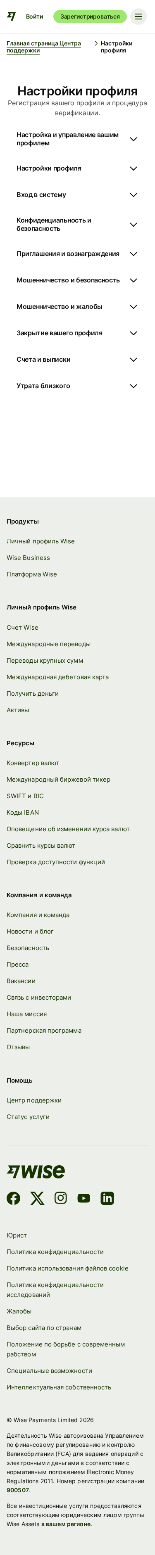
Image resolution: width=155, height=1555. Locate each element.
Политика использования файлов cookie (68, 1268)
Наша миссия (27, 1014)
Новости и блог (30, 931)
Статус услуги (28, 1117)
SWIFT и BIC (25, 796)
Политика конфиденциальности (55, 1252)
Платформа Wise (32, 574)
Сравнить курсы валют (41, 845)
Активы (18, 710)
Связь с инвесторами (39, 997)
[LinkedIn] (107, 1199)
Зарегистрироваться (90, 16)
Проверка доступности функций (56, 862)
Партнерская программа (44, 1030)
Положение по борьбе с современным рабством (66, 1349)
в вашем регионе (66, 1523)
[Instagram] (61, 1199)
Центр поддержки (34, 1100)
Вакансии (21, 981)
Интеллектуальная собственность (59, 1387)
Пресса (18, 964)
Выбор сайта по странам (44, 1328)
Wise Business (28, 558)
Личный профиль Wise (41, 541)
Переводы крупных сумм (45, 660)
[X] (37, 1199)
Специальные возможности (49, 1371)
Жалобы (19, 1311)
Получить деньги (33, 693)
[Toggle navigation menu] (138, 16)
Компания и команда (38, 915)
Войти (34, 16)
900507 (18, 1489)
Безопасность (28, 948)
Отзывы (18, 1047)
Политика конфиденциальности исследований (55, 1290)
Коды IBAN (23, 812)
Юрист (17, 1235)
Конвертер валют (33, 763)
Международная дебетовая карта (58, 677)
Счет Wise (22, 627)
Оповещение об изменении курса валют (68, 829)
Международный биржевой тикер (58, 779)
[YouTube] (84, 1199)
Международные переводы (49, 644)
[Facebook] (13, 1199)
